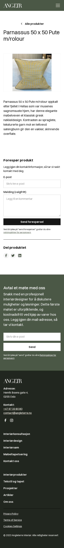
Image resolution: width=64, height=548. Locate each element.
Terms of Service (12, 520)
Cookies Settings (12, 526)
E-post (7, 177)
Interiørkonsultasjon (16, 434)
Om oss (8, 501)
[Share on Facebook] (6, 255)
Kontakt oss (11, 461)
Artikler (8, 495)
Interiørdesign (12, 440)
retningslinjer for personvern (17, 232)
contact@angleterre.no (17, 413)
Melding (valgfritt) (14, 192)
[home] (12, 5)
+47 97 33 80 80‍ (12, 408)
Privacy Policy (10, 513)
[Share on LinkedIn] (20, 255)
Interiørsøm (11, 447)
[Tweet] (13, 255)
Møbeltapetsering (15, 454)
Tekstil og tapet (13, 481)
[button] (57, 5)
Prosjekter (10, 488)
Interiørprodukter (15, 474)
